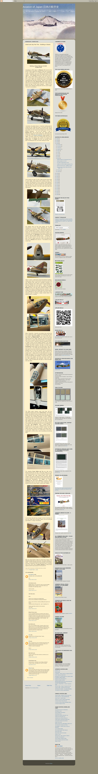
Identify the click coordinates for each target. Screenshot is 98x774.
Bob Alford (70, 613)
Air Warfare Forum (58, 711)
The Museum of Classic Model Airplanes (62, 690)
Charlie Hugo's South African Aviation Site (62, 719)
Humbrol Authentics (38, 135)
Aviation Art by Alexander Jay (60, 716)
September (59, 149)
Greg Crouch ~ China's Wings (60, 698)
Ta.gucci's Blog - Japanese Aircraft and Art (62, 687)
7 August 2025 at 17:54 (33, 675)
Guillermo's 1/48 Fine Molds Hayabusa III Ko (64, 164)
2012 (57, 188)
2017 (57, 180)
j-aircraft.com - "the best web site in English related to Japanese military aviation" (64, 677)
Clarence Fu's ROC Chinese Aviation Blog (62, 699)
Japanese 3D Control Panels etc (60, 678)
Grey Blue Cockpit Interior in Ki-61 (63, 162)
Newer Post (28, 685)
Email (66, 445)
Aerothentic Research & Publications (61, 709)
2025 (57, 140)
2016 (57, 182)
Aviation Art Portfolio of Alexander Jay (61, 715)
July (58, 152)
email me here (57, 369)
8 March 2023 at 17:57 (32, 590)
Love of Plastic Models (59, 728)
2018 (57, 179)
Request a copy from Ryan (59, 214)
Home (38, 685)
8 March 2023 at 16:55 (32, 579)
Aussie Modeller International (60, 712)
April (58, 156)
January (58, 171)
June (58, 153)
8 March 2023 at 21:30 (32, 608)
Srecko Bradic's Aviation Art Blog (60, 738)
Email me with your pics (66, 355)
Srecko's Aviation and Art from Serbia (61, 739)
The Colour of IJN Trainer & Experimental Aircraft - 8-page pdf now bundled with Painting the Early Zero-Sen (64, 489)
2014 (57, 185)
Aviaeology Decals (58, 713)
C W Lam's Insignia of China (60, 703)
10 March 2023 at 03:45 (33, 637)
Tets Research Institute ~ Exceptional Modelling (63, 688)
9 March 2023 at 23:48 (32, 631)
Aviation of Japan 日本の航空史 (41, 6)
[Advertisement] (51, 682)
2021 (57, 174)
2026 (57, 138)
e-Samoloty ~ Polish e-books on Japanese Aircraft (63, 673)
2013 (57, 186)
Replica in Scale (58, 734)
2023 (57, 143)
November (59, 146)
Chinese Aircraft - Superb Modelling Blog (62, 696)
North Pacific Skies (58, 731)
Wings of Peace (58, 741)
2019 (57, 177)
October (58, 147)
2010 (57, 191)
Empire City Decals (58, 722)
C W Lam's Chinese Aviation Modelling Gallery (63, 702)
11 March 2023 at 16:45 (33, 649)
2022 (57, 173)
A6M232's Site (57, 670)
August (58, 150)
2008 (57, 194)
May (58, 155)
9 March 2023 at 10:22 (32, 620)
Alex (29, 634)
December (59, 144)
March (58, 158)
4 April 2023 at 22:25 (32, 664)
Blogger (51, 763)
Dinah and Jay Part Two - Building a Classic (64, 165)
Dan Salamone (31, 574)
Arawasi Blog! (57, 672)
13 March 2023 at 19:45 (33, 657)
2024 (57, 141)
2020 (57, 176)
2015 (57, 183)
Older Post (49, 685)
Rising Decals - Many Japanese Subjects (62, 735)
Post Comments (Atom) (34, 687)
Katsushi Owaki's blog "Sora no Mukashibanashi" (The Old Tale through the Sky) (63, 682)
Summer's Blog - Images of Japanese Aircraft (63, 686)
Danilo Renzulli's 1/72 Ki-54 (61, 161)
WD (29, 641)
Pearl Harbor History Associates (60, 732)
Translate (64, 229)
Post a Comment (30, 677)
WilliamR (30, 668)
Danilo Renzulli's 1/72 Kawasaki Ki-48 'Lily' (64, 159)
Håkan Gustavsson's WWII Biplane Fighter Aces (63, 723)
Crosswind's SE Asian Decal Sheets (61, 720)
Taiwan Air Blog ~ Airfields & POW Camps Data (63, 695)
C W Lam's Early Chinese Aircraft (61, 700)
